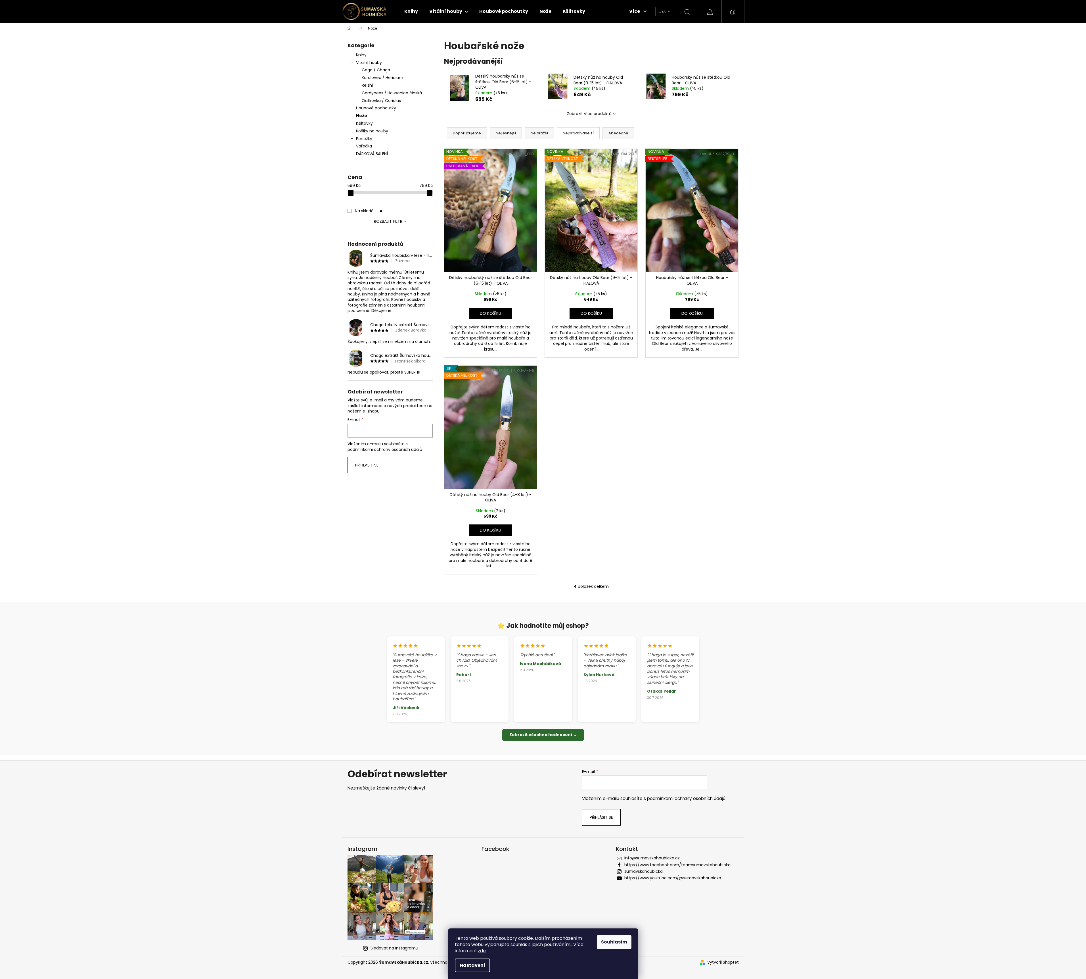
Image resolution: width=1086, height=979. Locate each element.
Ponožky (364, 138)
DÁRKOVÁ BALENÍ (372, 154)
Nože (361, 115)
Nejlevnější (506, 133)
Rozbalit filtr (388, 221)
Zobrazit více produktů (589, 113)
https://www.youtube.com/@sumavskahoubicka (672, 878)
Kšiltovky (364, 123)
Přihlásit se (366, 465)
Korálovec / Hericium (382, 77)
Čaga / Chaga (376, 70)
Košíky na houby (372, 131)
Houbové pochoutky (376, 108)
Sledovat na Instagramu (394, 948)
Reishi (367, 85)
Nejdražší (539, 133)
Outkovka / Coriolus (381, 100)
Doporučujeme (467, 133)
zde (482, 950)
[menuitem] (411, 11)
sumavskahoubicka (643, 871)
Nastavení (472, 965)
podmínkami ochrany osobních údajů (385, 449)
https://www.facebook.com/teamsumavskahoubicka (677, 865)
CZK (662, 11)
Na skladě (368, 211)
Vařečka (364, 146)
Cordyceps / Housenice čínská (392, 93)
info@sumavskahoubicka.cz (652, 858)
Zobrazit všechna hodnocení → (543, 735)
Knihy (361, 55)
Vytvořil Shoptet (723, 962)
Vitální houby (369, 62)
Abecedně (618, 133)
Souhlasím (614, 942)
